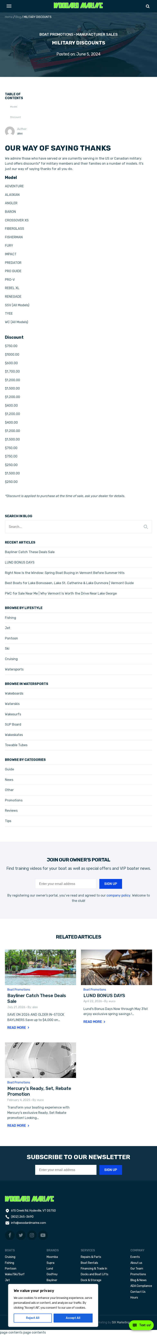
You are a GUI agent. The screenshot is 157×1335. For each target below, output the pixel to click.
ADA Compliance (141, 1286)
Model (13, 106)
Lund (50, 1268)
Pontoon (10, 1268)
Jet (7, 1280)
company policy (118, 895)
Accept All (73, 1318)
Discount (15, 117)
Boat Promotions (56, 34)
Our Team (136, 1268)
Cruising (10, 1257)
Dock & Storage (91, 1280)
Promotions (138, 1274)
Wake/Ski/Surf (15, 1274)
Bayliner (52, 1280)
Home (9, 17)
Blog (18, 17)
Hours (134, 1297)
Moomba (52, 1257)
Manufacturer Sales (97, 34)
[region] (53, 1305)
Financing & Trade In (94, 1268)
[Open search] (147, 6)
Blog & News (138, 1280)
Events (135, 1257)
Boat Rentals (89, 1263)
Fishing (9, 1263)
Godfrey (52, 1274)
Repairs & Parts (91, 1257)
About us (136, 1263)
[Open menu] (9, 6)
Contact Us (138, 1292)
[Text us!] (141, 1326)
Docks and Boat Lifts (94, 1274)
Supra (50, 1263)
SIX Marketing (121, 1322)
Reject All (32, 1318)
